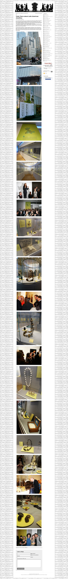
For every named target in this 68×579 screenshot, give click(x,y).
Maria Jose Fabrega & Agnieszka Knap (47, 24)
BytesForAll (37, 574)
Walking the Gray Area (35, 10)
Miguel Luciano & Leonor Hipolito (46, 35)
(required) (33, 553)
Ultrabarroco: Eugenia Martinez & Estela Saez (47, 58)
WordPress (25, 574)
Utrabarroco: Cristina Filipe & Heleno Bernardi (48, 54)
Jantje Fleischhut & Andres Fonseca (47, 52)
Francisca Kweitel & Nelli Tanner (47, 22)
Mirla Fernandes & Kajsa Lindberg (46, 41)
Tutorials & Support (44, 574)
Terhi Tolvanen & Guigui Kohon (46, 33)
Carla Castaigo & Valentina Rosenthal (47, 20)
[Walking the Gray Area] (34, 8)
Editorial (26, 547)
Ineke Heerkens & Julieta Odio (46, 46)
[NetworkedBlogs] (48, 77)
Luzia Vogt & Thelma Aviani (46, 31)
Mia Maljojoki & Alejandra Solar (46, 39)
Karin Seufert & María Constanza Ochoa (47, 16)
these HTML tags (23, 558)
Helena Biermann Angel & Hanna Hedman (48, 37)
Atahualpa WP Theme (32, 574)
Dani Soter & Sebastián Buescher (47, 43)
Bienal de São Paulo (38, 13)
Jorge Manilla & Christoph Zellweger (47, 29)
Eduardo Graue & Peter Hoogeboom (46, 50)
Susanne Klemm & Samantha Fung (47, 27)
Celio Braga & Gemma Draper (46, 18)
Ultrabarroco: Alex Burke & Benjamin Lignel (48, 56)
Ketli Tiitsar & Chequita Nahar (46, 44)
